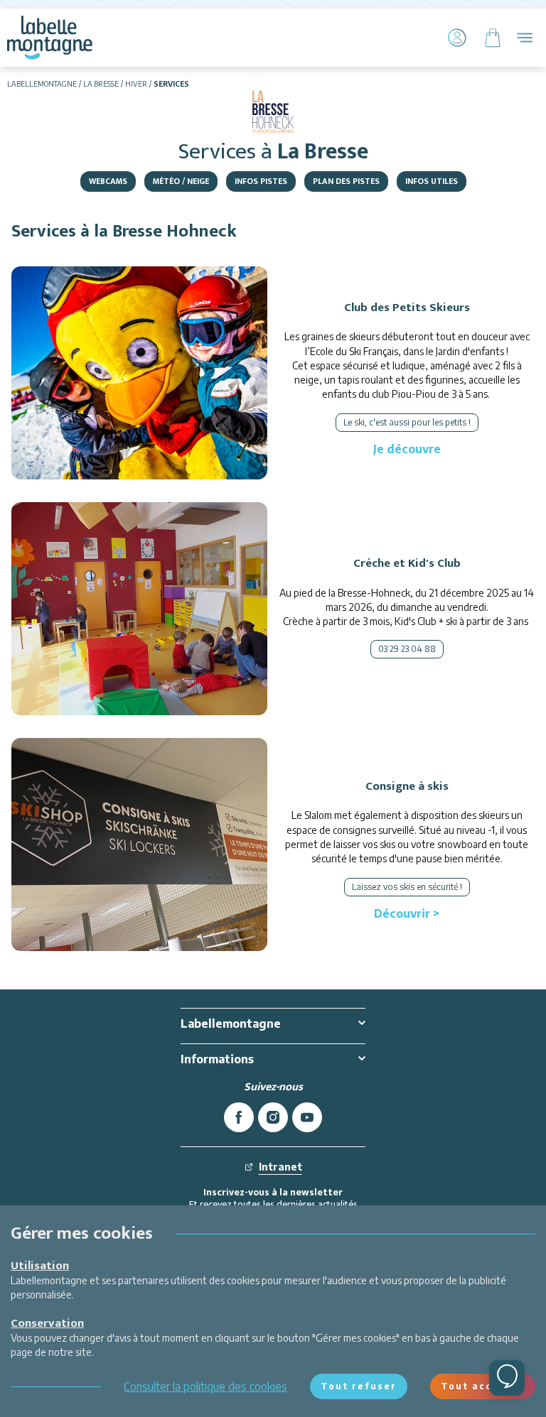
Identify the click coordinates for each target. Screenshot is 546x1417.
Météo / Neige (181, 181)
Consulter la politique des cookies (205, 1386)
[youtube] (307, 1117)
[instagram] (273, 1117)
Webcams (108, 181)
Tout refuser (359, 1386)
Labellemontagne (42, 84)
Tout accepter (483, 1386)
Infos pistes (261, 181)
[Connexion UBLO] (14, 1407)
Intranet (280, 1167)
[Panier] (492, 37)
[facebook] (239, 1117)
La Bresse (101, 84)
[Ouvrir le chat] (507, 1378)
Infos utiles (431, 181)
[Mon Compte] (457, 37)
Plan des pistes (346, 181)
